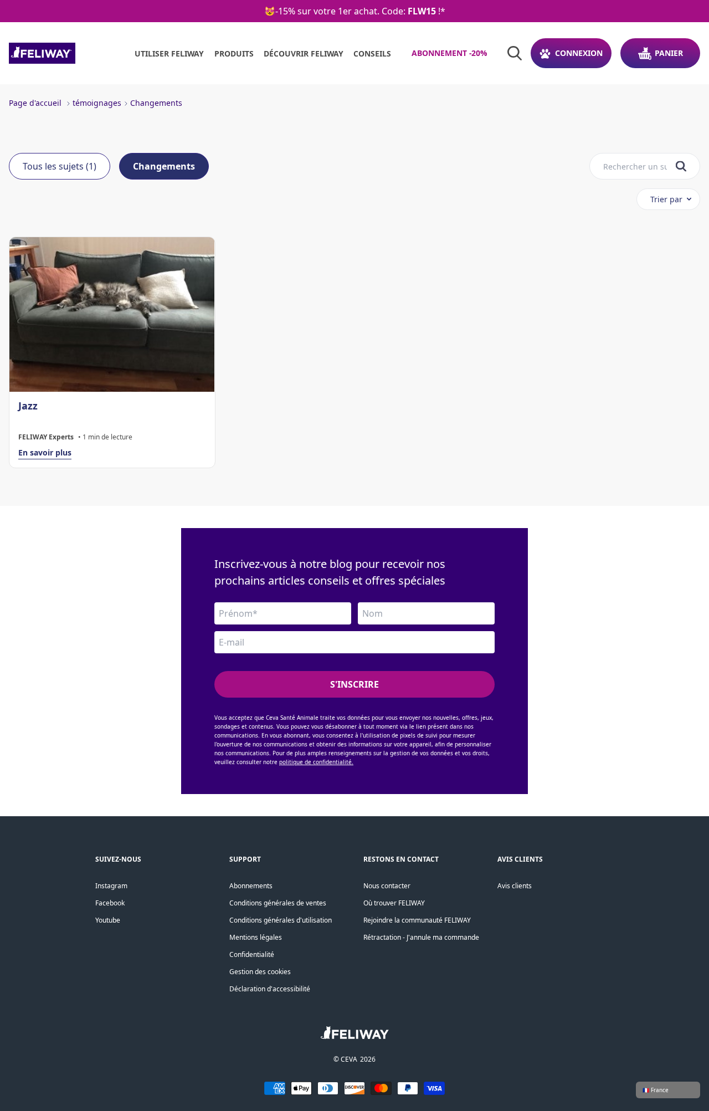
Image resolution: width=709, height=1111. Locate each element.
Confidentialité (251, 954)
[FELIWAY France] (67, 53)
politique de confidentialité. (316, 762)
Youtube (107, 920)
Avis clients (514, 885)
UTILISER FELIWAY (169, 53)
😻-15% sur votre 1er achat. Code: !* (354, 11)
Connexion (579, 53)
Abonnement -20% (449, 53)
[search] (681, 166)
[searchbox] (635, 166)
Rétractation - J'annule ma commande (421, 937)
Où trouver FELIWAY (394, 903)
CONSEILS (372, 53)
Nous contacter (386, 885)
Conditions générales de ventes (277, 903)
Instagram (111, 885)
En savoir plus (44, 452)
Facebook (110, 903)
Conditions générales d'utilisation (280, 920)
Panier (669, 53)
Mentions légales (255, 937)
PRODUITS (234, 53)
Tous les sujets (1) (59, 166)
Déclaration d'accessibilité (269, 989)
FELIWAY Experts (46, 437)
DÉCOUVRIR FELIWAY (303, 53)
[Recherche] (514, 53)
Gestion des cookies (260, 971)
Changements (156, 103)
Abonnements (251, 885)
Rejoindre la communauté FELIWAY (417, 920)
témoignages (97, 103)
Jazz (28, 406)
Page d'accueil (35, 103)
